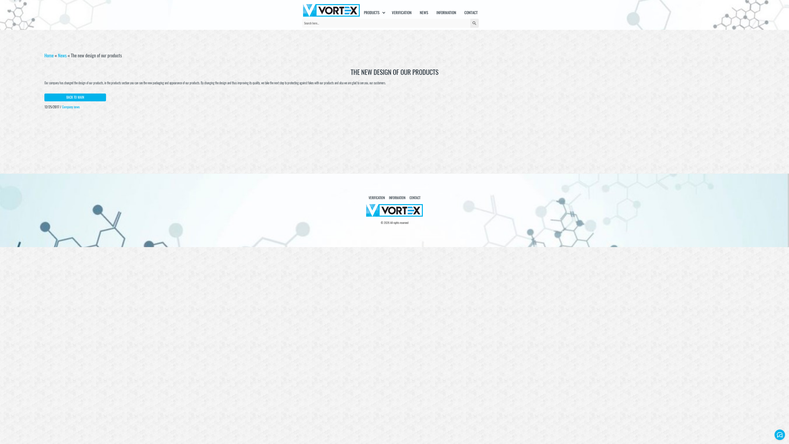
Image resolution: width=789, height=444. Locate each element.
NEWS (424, 12)
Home (49, 55)
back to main (75, 97)
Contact (471, 12)
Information (446, 12)
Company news (71, 107)
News (62, 55)
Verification (402, 12)
